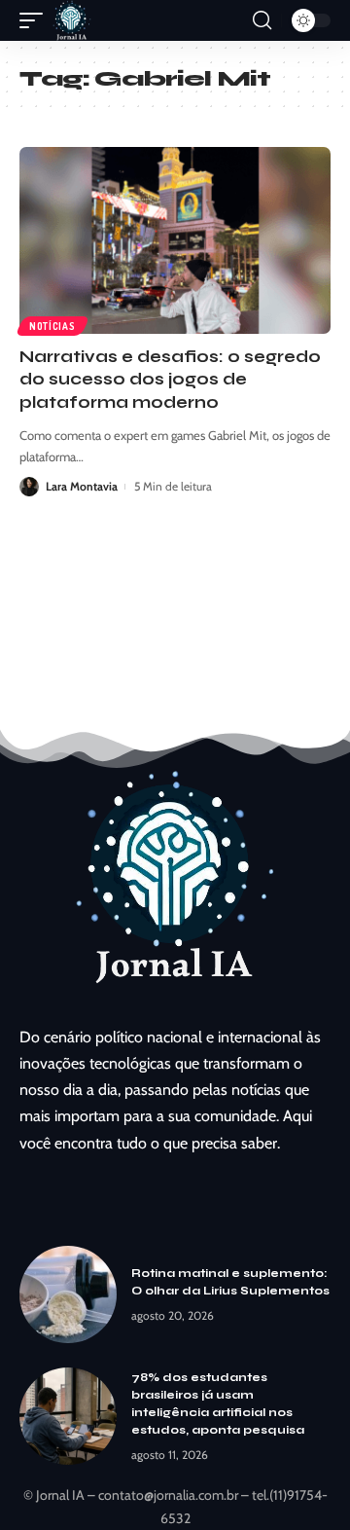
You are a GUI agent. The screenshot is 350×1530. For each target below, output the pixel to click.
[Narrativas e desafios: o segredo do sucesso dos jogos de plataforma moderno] (175, 240)
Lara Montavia (82, 486)
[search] (262, 20)
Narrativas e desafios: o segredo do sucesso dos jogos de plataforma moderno (170, 380)
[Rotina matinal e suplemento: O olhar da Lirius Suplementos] (68, 1294)
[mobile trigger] (35, 20)
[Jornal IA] (71, 20)
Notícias (52, 326)
